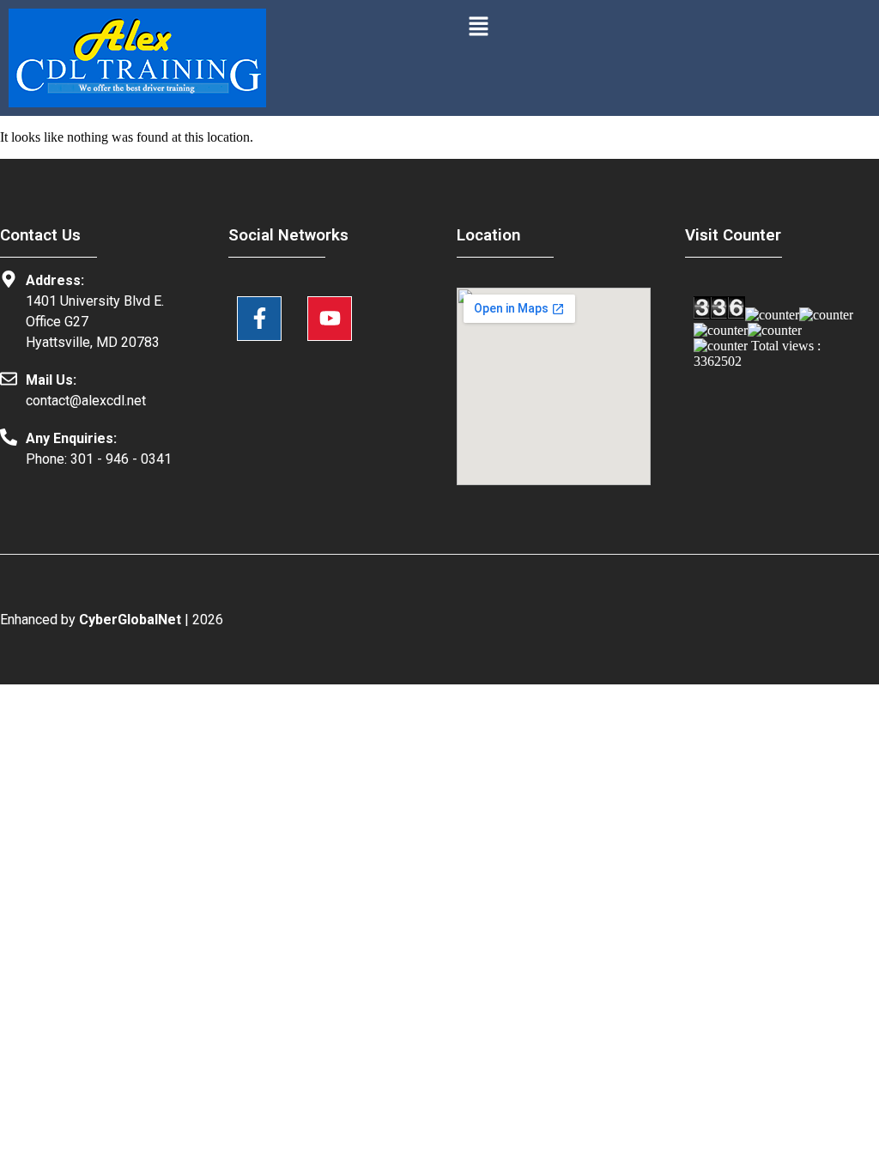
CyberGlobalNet (130, 619)
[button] (478, 27)
